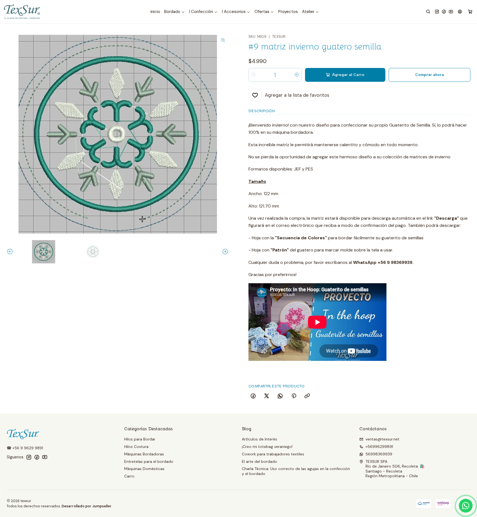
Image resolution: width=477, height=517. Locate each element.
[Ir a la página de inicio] (22, 11)
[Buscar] (428, 12)
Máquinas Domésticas (144, 468)
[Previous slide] (11, 251)
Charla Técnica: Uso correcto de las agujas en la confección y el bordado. (296, 471)
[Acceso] (460, 12)
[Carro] (470, 12)
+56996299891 (379, 446)
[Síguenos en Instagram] (437, 11)
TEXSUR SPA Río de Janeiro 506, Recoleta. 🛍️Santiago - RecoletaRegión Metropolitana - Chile (395, 469)
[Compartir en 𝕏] (266, 396)
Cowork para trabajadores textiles (273, 454)
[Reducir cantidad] (253, 75)
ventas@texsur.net (382, 439)
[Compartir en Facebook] (253, 396)
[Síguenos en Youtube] (451, 11)
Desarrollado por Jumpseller (87, 506)
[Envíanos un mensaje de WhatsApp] (466, 506)
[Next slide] (224, 251)
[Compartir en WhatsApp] (280, 396)
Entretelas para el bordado (148, 461)
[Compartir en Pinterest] (293, 396)
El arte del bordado (259, 461)
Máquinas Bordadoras (144, 454)
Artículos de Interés (259, 439)
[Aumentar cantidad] (296, 75)
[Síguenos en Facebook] (444, 11)
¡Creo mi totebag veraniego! (267, 446)
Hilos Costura (136, 446)
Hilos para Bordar (139, 439)
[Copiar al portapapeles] (307, 396)
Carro (129, 476)
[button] (174, 12)
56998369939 (378, 454)
